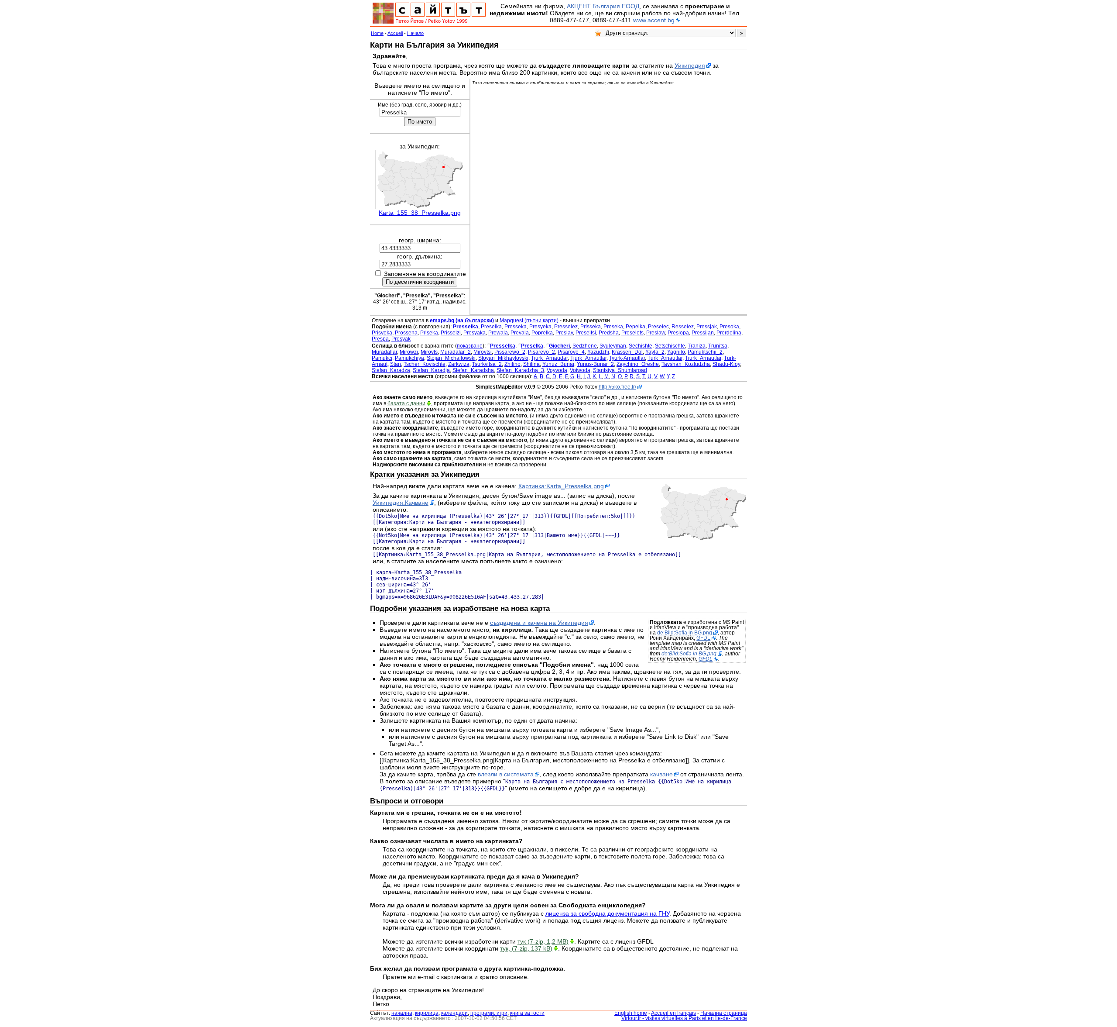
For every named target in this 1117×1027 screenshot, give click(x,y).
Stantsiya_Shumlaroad (620, 370)
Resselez (683, 327)
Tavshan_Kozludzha (685, 364)
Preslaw (655, 333)
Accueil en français (673, 1013)
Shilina (531, 364)
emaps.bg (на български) (462, 320)
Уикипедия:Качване (400, 502)
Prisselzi (451, 333)
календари (454, 1013)
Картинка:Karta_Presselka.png (561, 485)
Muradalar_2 (455, 352)
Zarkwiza (458, 364)
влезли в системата (506, 774)
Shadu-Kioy (726, 364)
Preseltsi (586, 333)
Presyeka (540, 327)
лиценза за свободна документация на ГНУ (607, 913)
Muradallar (384, 352)
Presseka (515, 327)
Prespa (380, 339)
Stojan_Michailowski (451, 358)
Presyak (401, 339)
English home (630, 1013)
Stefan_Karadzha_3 (520, 370)
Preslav (564, 333)
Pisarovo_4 (571, 352)
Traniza (697, 346)
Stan (395, 364)
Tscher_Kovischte (424, 364)
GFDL (703, 638)
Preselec (658, 327)
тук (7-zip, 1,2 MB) (543, 941)
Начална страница (723, 1013)
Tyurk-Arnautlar (627, 358)
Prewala (498, 333)
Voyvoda (557, 370)
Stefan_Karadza (391, 370)
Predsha (609, 333)
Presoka (729, 327)
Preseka (613, 327)
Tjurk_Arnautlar (588, 358)
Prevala (520, 333)
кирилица (427, 1013)
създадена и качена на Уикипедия (539, 622)
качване (661, 774)
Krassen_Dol (627, 352)
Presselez (566, 327)
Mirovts (429, 352)
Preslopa (678, 333)
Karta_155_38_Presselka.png (420, 212)
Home (377, 33)
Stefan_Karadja (431, 370)
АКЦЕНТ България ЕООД (603, 6)
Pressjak (706, 327)
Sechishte (640, 346)
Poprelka (542, 333)
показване (470, 346)
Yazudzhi (598, 352)
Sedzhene (584, 346)
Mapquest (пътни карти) (529, 320)
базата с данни (406, 403)
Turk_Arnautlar (665, 358)
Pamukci (382, 358)
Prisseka (590, 327)
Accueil (395, 33)
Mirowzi (409, 352)
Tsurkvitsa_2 (487, 364)
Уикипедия (690, 65)
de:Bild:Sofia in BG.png (684, 632)
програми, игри (488, 1013)
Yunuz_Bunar (558, 364)
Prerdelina (728, 333)
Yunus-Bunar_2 (595, 364)
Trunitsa (717, 346)
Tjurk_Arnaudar (549, 358)
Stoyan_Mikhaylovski (503, 358)
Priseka (429, 333)
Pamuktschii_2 (705, 352)
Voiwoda (580, 370)
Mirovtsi (482, 352)
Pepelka (635, 327)
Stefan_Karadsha (473, 370)
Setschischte (670, 346)
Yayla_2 (655, 352)
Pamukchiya (409, 358)
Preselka (491, 327)
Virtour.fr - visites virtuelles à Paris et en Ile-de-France (684, 1018)
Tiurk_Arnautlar (703, 358)
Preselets (632, 333)
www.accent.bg (654, 20)
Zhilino (512, 364)
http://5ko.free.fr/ (617, 387)
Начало (415, 33)
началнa (401, 1013)
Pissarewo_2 (509, 352)
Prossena (406, 333)
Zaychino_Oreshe (638, 364)
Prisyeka (382, 333)
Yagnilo (676, 352)
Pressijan (703, 333)
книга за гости (527, 1013)
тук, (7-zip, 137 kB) (526, 948)
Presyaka (474, 333)
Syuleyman (613, 346)
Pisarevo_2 (541, 352)
